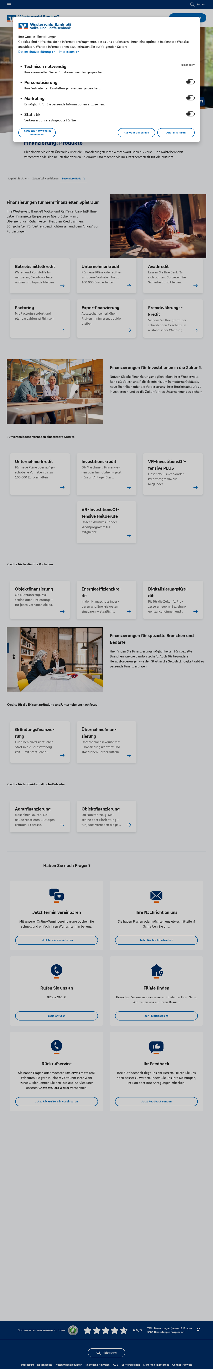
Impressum (67, 52)
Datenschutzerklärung (35, 52)
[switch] (190, 81)
